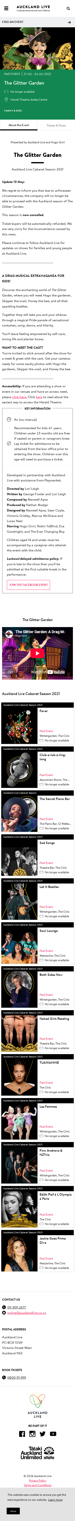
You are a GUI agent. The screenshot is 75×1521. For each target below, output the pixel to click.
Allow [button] (13, 1511)
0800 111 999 (16, 1377)
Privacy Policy (37, 1480)
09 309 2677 (16, 1307)
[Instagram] (32, 1435)
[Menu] (6, 8)
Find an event (12, 22)
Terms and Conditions (37, 1485)
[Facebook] (22, 1435)
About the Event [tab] (19, 125)
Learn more (55, 1500)
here (39, 397)
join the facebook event (28, 585)
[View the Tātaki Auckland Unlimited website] (37, 1453)
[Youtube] (53, 1435)
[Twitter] (43, 1435)
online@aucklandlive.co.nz (26, 1312)
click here (19, 397)
